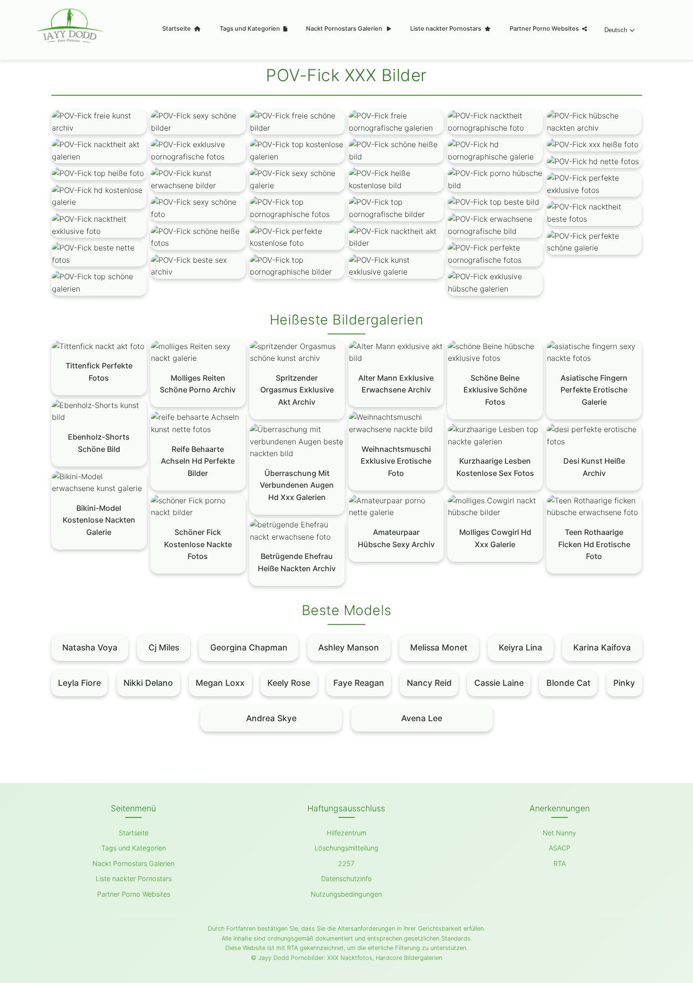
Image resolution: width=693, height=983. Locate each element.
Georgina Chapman (249, 647)
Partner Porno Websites (545, 28)
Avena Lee (421, 718)
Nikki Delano (148, 683)
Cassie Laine (499, 683)
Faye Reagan (358, 683)
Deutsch (615, 29)
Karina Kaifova (602, 647)
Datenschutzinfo (346, 879)
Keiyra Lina (520, 647)
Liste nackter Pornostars (446, 28)
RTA (559, 863)
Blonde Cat (568, 683)
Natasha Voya (89, 647)
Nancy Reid (429, 683)
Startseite (177, 28)
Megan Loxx (220, 683)
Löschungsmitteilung (346, 848)
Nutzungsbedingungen (346, 894)
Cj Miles (163, 647)
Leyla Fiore (79, 683)
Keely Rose (288, 683)
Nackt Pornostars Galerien (345, 28)
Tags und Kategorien (250, 28)
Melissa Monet (439, 647)
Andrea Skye (271, 718)
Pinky (624, 683)
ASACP (559, 848)
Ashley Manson (348, 647)
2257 (346, 863)
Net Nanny (559, 833)
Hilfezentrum (346, 833)
